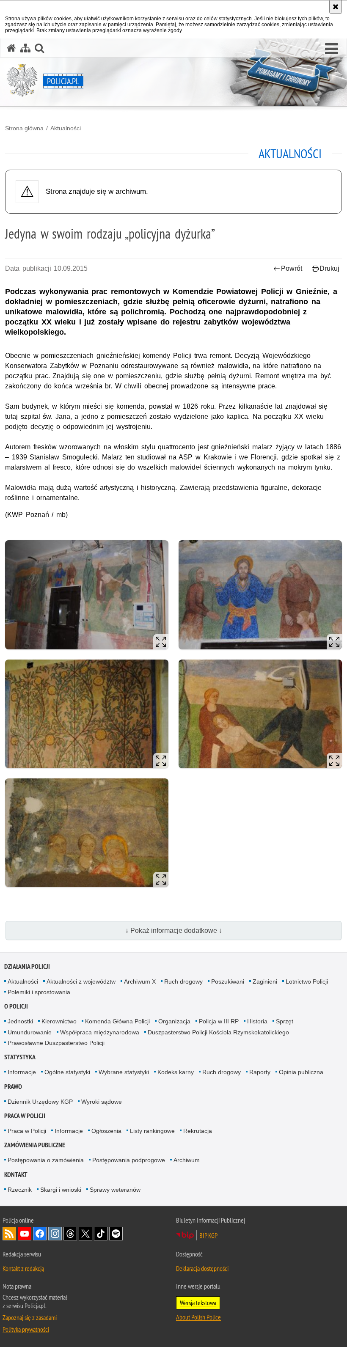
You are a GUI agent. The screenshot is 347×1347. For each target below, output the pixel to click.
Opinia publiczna (301, 1072)
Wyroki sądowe (101, 1101)
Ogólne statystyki (67, 1072)
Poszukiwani (227, 981)
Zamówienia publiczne (34, 1145)
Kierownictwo (59, 1021)
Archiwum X (140, 981)
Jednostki (20, 1021)
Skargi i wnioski (60, 1189)
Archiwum (187, 1160)
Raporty (259, 1072)
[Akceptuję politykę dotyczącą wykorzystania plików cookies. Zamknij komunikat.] (335, 7)
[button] (331, 49)
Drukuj (329, 268)
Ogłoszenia (106, 1130)
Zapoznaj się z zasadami (30, 1317)
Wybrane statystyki (124, 1072)
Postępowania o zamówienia (46, 1160)
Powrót (291, 268)
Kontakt (16, 1174)
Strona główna (24, 128)
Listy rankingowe (152, 1130)
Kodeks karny (175, 1072)
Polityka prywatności (26, 1329)
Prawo (13, 1086)
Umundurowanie (30, 1032)
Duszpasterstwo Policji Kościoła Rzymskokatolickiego (218, 1032)
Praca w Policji (24, 1115)
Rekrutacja (197, 1130)
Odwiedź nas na (24, 1233)
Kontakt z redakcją (23, 1268)
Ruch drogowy (183, 981)
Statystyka (20, 1057)
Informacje (22, 1072)
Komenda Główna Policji (117, 1021)
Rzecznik (20, 1189)
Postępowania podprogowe (128, 1160)
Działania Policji (27, 966)
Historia (257, 1021)
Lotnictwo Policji (307, 981)
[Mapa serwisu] (25, 48)
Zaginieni (265, 981)
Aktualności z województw (81, 981)
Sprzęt (284, 1021)
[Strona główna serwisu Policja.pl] (11, 48)
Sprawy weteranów (115, 1189)
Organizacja (174, 1021)
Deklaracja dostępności (202, 1268)
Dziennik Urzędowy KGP (40, 1101)
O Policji (16, 1006)
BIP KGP (208, 1235)
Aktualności (65, 128)
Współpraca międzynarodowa (99, 1032)
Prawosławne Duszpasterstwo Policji (56, 1042)
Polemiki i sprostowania (39, 992)
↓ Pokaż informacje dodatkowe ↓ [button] (173, 930)
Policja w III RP (219, 1021)
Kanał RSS (9, 1233)
